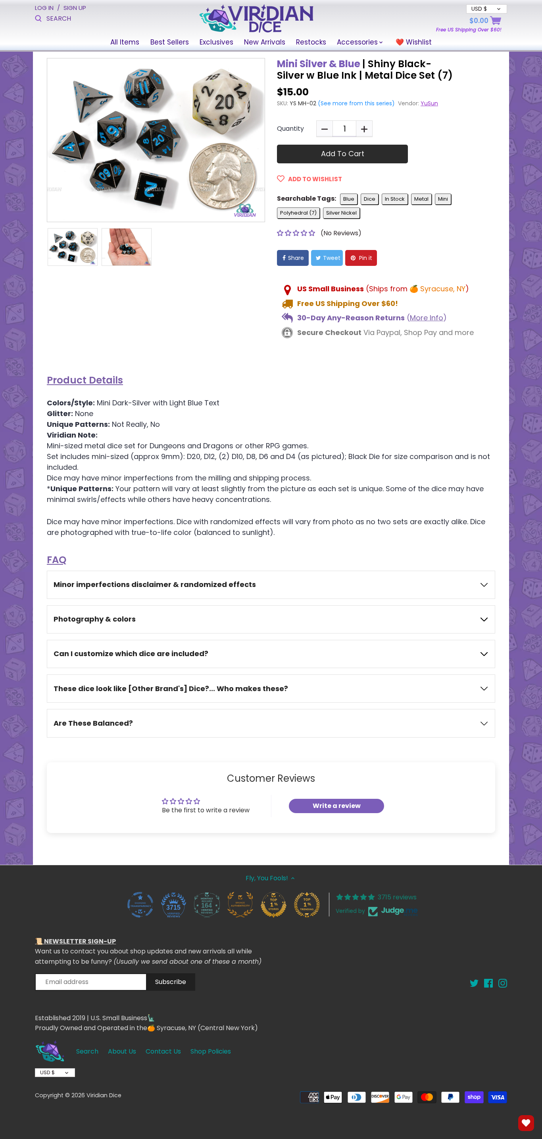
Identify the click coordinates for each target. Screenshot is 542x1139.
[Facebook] (488, 983)
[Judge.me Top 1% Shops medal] (273, 904)
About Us (122, 1051)
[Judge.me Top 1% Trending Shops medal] (306, 904)
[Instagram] (502, 983)
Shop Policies (210, 1051)
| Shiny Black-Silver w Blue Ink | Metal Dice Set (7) (365, 69)
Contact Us (163, 1051)
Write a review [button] (337, 805)
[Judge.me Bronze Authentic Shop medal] (240, 904)
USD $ (47, 1072)
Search (87, 1051)
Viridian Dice (103, 1095)
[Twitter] (474, 983)
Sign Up (74, 8)
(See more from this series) (355, 103)
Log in (44, 8)
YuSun (429, 103)
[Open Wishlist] (526, 1123)
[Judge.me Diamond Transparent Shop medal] (140, 904)
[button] (297, 233)
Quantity (290, 128)
